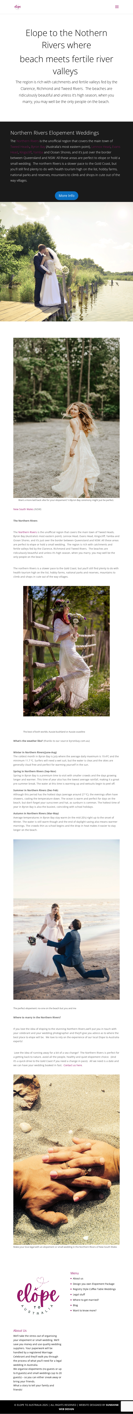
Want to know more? (84, 1310)
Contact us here (73, 1065)
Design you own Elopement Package (93, 1283)
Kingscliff (26, 152)
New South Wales (23, 509)
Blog (75, 1305)
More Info (66, 195)
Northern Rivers (27, 141)
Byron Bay (38, 147)
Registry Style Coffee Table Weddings (94, 1289)
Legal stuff (79, 1294)
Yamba (38, 152)
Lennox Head (100, 147)
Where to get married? (86, 1299)
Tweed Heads (19, 147)
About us (78, 1278)
